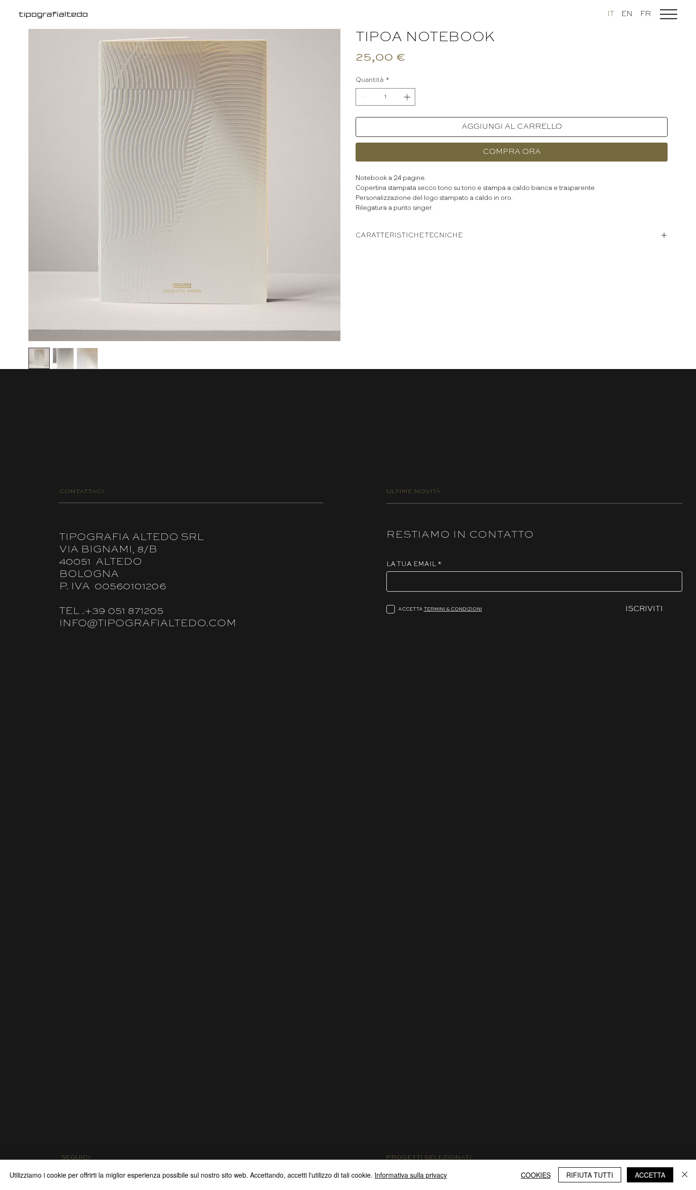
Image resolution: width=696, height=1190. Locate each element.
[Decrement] (363, 97)
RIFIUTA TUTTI (589, 1175)
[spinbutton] (385, 97)
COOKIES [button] (536, 1175)
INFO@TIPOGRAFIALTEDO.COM (147, 623)
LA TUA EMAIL (411, 564)
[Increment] (408, 97)
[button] (668, 14)
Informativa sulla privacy (411, 1175)
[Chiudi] (684, 1174)
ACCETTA (650, 1175)
